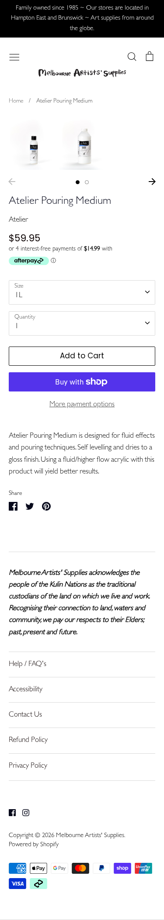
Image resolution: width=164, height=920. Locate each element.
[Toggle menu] (14, 56)
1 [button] (78, 182)
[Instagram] (22, 813)
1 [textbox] (17, 326)
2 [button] (87, 182)
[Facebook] (9, 813)
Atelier (18, 220)
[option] (34, 145)
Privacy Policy (28, 766)
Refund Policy (28, 740)
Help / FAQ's (27, 664)
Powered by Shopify (34, 845)
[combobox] (82, 292)
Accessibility (25, 689)
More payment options (82, 405)
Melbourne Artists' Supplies (90, 836)
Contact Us (25, 715)
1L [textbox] (18, 295)
